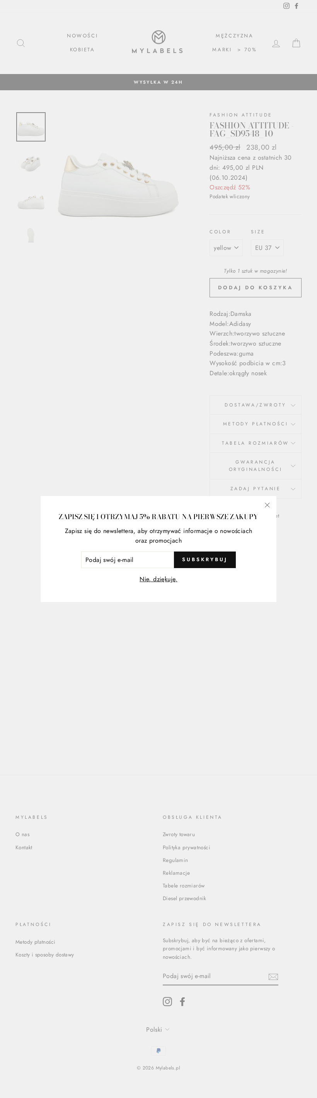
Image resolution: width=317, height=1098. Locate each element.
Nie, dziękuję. (158, 579)
